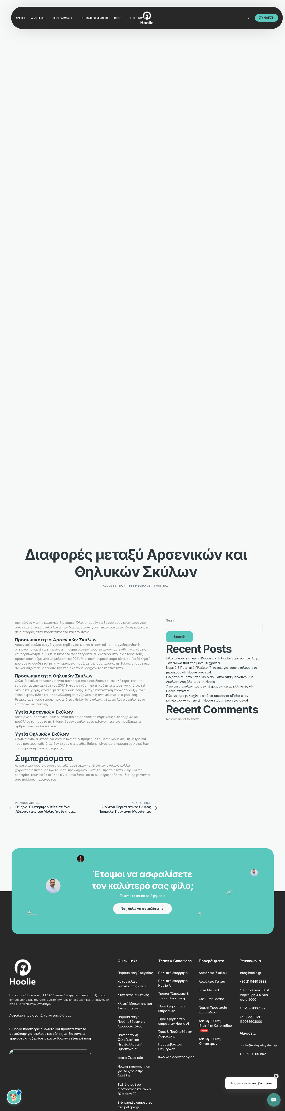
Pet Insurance (139, 585)
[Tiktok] (230, 17)
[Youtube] (207, 17)
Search (171, 620)
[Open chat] (274, 1100)
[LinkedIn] (222, 17)
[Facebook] (199, 17)
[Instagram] (214, 17)
